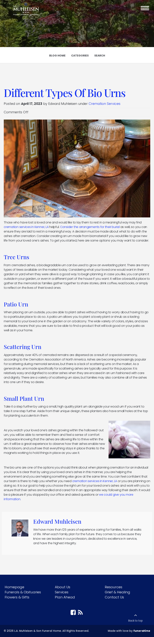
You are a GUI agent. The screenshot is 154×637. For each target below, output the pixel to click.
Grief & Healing (117, 592)
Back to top (135, 621)
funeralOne (141, 631)
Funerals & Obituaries (23, 592)
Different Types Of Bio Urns (64, 92)
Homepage (14, 587)
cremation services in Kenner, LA (26, 227)
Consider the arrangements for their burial (90, 227)
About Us (62, 587)
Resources (113, 587)
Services (61, 592)
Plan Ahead (65, 597)
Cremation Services (104, 103)
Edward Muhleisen (57, 521)
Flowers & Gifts (17, 597)
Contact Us (114, 597)
